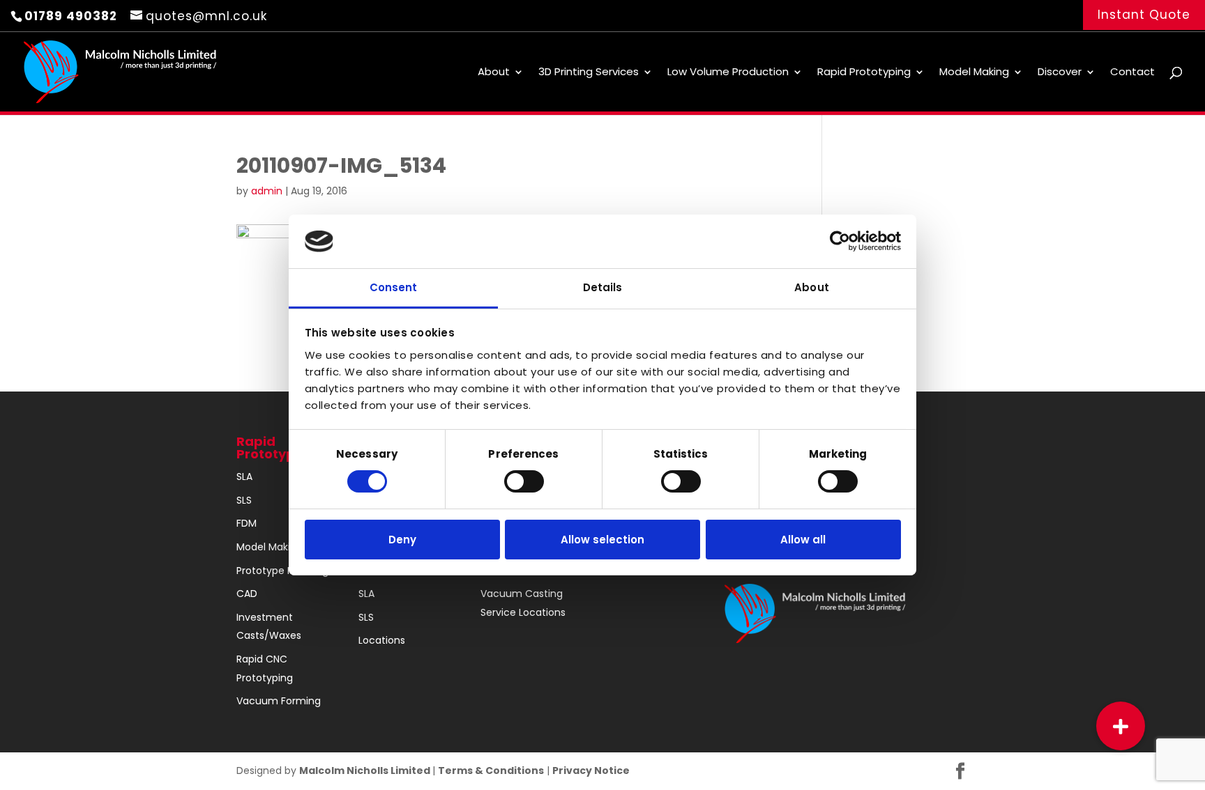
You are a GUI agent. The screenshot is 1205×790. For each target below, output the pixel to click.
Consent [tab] (394, 287)
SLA (244, 476)
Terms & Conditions (491, 770)
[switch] (524, 481)
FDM (246, 523)
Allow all (803, 539)
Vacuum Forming (278, 701)
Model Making (974, 73)
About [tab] (811, 287)
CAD (246, 594)
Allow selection (602, 539)
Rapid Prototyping (864, 73)
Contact (1132, 73)
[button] (1120, 726)
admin (266, 191)
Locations (381, 640)
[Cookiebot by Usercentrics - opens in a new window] (840, 241)
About (494, 73)
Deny (402, 539)
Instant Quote (1144, 14)
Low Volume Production (728, 73)
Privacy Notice (591, 770)
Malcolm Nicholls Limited (365, 770)
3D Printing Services (588, 73)
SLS (244, 500)
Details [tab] (603, 287)
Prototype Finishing (282, 571)
